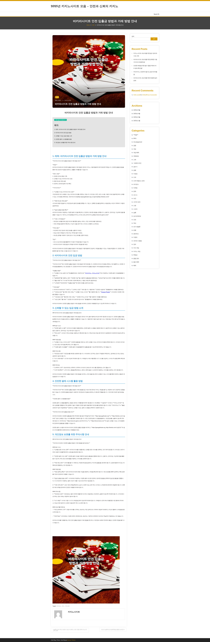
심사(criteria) (137, 216)
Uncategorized (137, 142)
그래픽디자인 (137, 163)
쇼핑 (134, 205)
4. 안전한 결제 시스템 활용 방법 (63, 139)
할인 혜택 (136, 262)
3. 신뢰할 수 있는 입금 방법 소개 (63, 136)
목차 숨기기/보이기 (60, 120)
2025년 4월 (136, 113)
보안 (134, 198)
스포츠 (135, 209)
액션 (134, 223)
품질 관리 (136, 258)
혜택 (134, 265)
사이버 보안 (136, 202)
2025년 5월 (136, 110)
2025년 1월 (136, 120)
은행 (134, 230)
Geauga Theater (105, 292)
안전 (57, 97)
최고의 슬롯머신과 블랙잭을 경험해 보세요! (112, 629)
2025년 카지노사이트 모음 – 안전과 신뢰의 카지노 (84, 6)
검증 (134, 145)
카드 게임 (136, 248)
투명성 (135, 255)
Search (156, 14)
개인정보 (59, 606)
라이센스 (136, 184)
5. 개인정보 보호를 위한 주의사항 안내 (64, 142)
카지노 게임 (136, 251)
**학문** (135, 135)
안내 (63, 606)
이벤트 (135, 237)
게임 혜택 (136, 152)
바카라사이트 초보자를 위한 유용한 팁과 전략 (145, 79)
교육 (134, 159)
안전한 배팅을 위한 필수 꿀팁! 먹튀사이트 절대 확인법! (144, 67)
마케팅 (135, 188)
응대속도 (136, 233)
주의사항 (67, 606)
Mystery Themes (71, 640)
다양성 (135, 173)
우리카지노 (88, 273)
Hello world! (136, 95)
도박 (134, 177)
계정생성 (136, 156)
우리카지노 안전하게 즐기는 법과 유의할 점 (145, 73)
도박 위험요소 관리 (139, 181)
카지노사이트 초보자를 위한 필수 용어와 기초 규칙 (145, 55)
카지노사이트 (68, 100)
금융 (134, 170)
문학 (134, 191)
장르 (134, 244)
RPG (134, 138)
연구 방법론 (136, 226)
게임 (134, 149)
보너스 (135, 195)
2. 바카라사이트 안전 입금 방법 (62, 132)
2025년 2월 (136, 117)
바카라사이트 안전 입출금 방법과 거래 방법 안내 (78, 104)
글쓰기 (135, 166)
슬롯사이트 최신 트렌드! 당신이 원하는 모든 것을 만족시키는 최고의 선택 (70, 630)
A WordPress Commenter (149, 95)
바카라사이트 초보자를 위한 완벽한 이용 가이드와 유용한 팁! (145, 61)
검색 (133, 36)
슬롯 (134, 212)
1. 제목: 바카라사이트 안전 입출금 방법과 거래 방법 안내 (69, 129)
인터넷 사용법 (137, 241)
